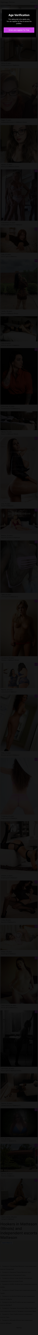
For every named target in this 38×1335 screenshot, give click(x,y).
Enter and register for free (19, 30)
